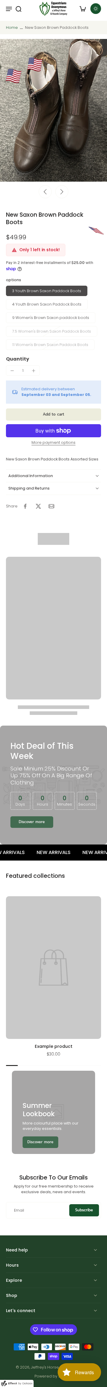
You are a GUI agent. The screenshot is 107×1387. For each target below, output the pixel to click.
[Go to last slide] (45, 191)
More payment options (53, 443)
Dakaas (27, 1383)
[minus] (12, 370)
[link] (40, 1142)
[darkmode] (95, 8)
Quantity (17, 359)
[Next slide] (61, 191)
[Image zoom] (53, 110)
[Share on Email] (51, 506)
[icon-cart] (82, 9)
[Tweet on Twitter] (38, 506)
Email (19, 1210)
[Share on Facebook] (25, 506)
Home (12, 27)
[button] (53, 414)
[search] (18, 9)
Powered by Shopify (53, 1376)
